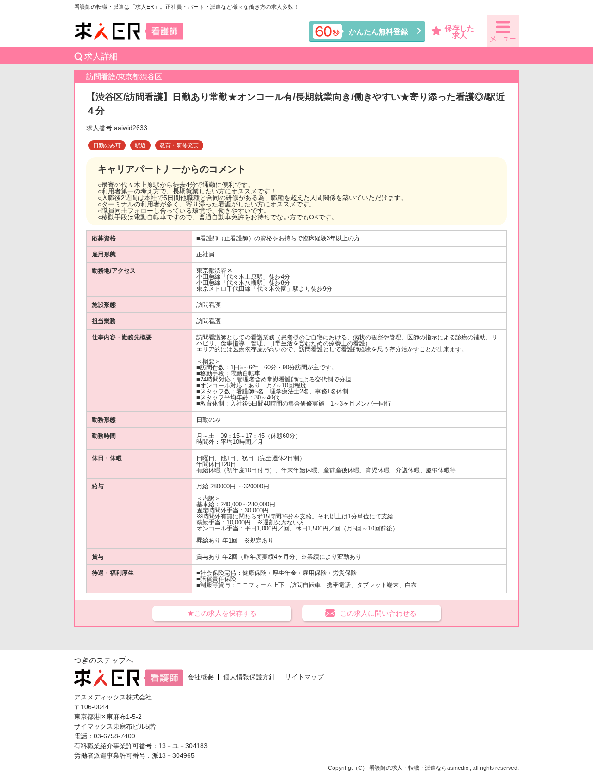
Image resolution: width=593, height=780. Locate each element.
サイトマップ (304, 676)
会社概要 (201, 676)
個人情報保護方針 (249, 676)
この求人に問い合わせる (378, 613)
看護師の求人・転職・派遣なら (408, 768)
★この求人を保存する (222, 613)
